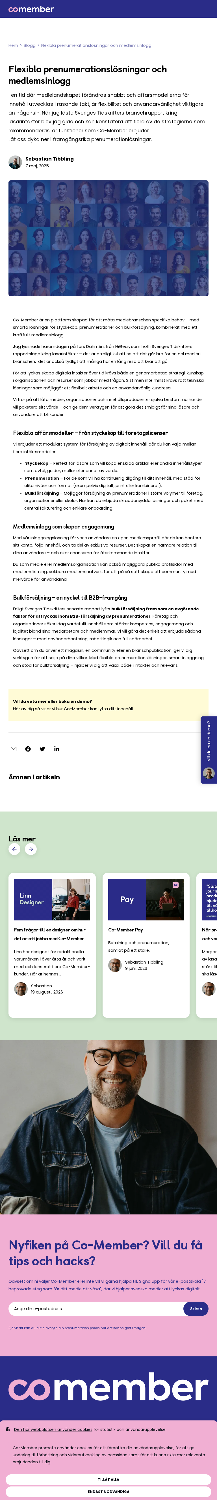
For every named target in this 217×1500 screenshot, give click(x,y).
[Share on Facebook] (28, 749)
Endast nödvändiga (108, 1491)
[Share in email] (13, 749)
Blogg (30, 45)
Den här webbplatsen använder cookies (53, 1429)
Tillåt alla (108, 1479)
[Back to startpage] (108, 9)
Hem (13, 45)
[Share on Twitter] (42, 749)
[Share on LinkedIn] (57, 749)
